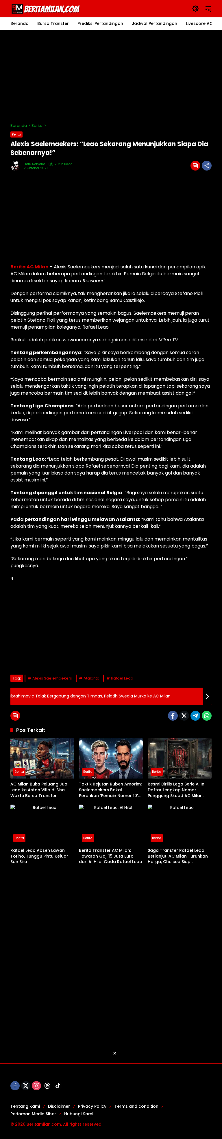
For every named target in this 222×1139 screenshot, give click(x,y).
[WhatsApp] (207, 716)
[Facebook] (173, 716)
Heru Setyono (34, 164)
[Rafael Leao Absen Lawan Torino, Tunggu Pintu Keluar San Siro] (42, 825)
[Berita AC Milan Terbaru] (46, 8)
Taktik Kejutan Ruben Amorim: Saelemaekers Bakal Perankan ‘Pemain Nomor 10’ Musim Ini (110, 790)
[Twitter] (184, 716)
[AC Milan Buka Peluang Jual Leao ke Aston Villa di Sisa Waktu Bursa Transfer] (42, 758)
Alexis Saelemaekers (52, 678)
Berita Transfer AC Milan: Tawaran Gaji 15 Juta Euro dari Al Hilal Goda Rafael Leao (110, 856)
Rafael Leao (122, 678)
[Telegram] (195, 716)
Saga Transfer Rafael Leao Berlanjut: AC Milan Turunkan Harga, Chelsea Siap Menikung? (178, 856)
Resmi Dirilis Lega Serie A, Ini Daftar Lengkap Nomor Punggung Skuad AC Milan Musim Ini (176, 790)
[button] (195, 8)
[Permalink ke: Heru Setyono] (17, 165)
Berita (16, 134)
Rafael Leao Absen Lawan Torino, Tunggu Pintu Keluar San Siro (39, 856)
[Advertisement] (111, 76)
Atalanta (91, 678)
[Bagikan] (207, 166)
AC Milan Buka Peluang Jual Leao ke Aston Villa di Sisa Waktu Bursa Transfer (39, 789)
